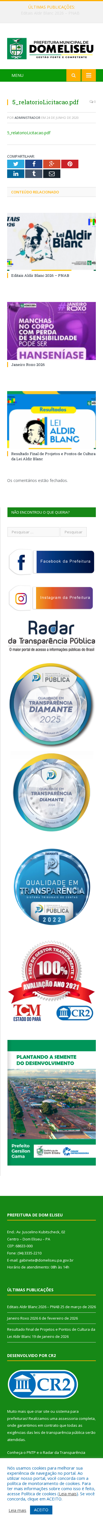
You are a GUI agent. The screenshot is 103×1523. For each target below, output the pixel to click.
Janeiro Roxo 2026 (50, 13)
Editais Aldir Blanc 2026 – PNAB (40, 275)
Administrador (27, 117)
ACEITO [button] (41, 1509)
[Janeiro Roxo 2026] (51, 331)
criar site (42, 1411)
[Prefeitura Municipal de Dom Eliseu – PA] (51, 47)
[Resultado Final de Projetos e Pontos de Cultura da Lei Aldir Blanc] (51, 420)
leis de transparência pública (59, 1432)
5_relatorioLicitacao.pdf (28, 132)
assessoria (68, 1418)
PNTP (31, 1452)
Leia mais (68, 1493)
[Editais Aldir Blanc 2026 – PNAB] (51, 242)
